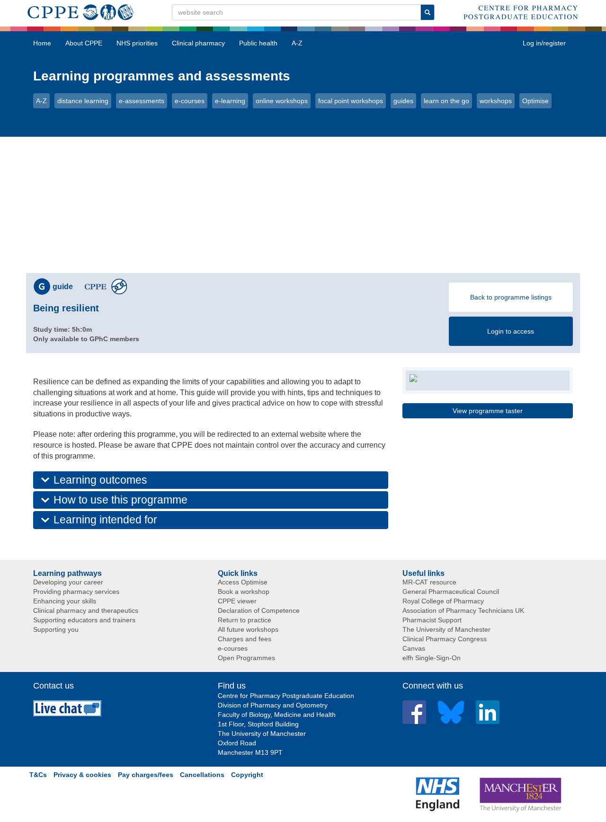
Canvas (413, 648)
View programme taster (488, 411)
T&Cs (38, 774)
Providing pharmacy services (76, 591)
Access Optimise (242, 582)
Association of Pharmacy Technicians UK (463, 610)
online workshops (282, 101)
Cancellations (202, 774)
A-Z (297, 43)
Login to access (510, 331)
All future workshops (248, 629)
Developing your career (68, 582)
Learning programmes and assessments (161, 76)
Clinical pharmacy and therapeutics (85, 610)
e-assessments (141, 101)
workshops (496, 101)
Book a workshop (243, 591)
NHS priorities (137, 43)
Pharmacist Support (432, 620)
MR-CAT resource (429, 582)
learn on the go (446, 101)
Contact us (53, 685)
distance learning (82, 101)
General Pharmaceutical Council (450, 591)
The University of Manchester (446, 629)
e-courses (190, 101)
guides (403, 101)
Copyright (247, 774)
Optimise (535, 101)
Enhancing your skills (64, 601)
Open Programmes (246, 658)
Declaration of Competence (259, 610)
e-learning (230, 101)
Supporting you (56, 629)
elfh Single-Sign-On (431, 658)
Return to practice (244, 620)
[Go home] (80, 10)
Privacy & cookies (82, 774)
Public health (258, 43)
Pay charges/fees (145, 774)
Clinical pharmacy (198, 43)
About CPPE (83, 43)
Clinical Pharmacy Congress (444, 639)
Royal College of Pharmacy (443, 601)
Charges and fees (244, 639)
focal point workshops (350, 101)
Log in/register (544, 43)
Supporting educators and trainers (84, 620)
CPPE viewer (237, 601)
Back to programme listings (511, 297)
